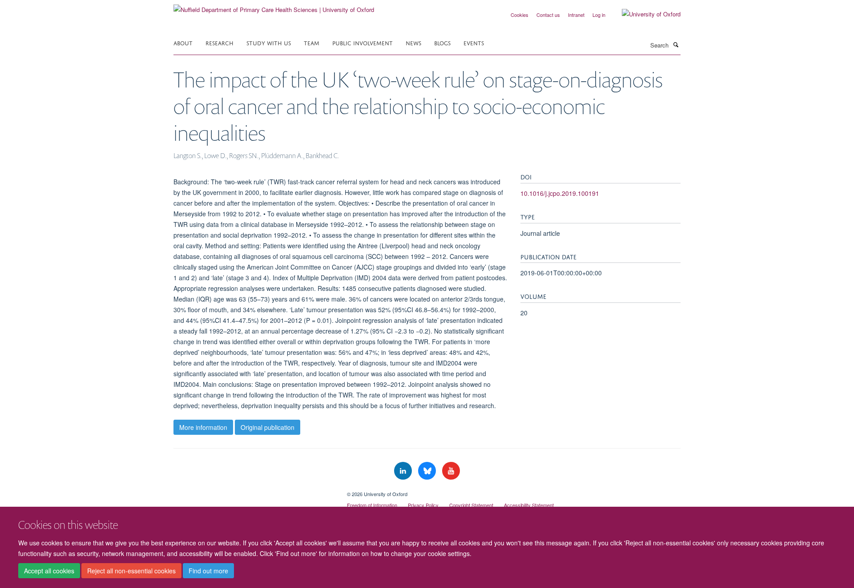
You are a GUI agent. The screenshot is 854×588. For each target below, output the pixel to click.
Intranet (576, 14)
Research (219, 42)
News (413, 42)
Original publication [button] (267, 427)
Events (473, 42)
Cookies (519, 14)
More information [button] (203, 427)
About (183, 42)
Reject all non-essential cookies (131, 570)
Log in (598, 14)
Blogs (442, 42)
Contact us (548, 14)
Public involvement (362, 42)
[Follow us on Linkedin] (404, 471)
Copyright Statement (471, 505)
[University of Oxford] (644, 14)
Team (311, 42)
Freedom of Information (372, 505)
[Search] (676, 44)
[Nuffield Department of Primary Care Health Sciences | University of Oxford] (273, 6)
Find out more (208, 570)
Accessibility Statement (529, 505)
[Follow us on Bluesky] (428, 471)
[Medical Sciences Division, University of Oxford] (253, 491)
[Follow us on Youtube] (451, 471)
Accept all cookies (49, 570)
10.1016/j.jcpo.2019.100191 (559, 193)
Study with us (268, 42)
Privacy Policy (423, 505)
